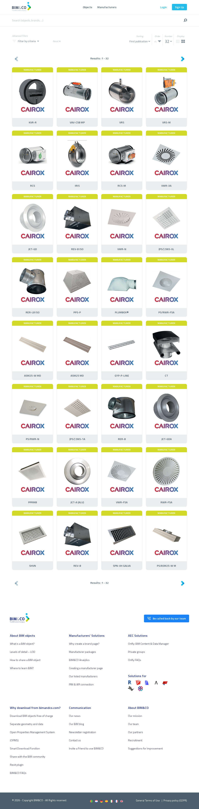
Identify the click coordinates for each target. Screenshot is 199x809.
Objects (87, 7)
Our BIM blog (76, 724)
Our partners (135, 732)
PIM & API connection (81, 684)
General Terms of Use (148, 800)
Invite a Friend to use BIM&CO (86, 748)
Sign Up (179, 7)
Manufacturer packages (82, 652)
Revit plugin (17, 765)
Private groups (136, 652)
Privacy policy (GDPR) (175, 800)
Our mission (135, 716)
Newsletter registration (82, 732)
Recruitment (135, 740)
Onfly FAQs (134, 660)
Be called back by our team (169, 618)
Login (163, 7)
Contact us (75, 740)
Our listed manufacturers (83, 676)
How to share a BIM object (25, 660)
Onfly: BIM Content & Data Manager (148, 644)
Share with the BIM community (27, 756)
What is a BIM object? (22, 644)
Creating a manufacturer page (86, 668)
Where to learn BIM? (22, 668)
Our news (74, 716)
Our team (133, 724)
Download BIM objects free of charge (31, 716)
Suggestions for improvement (145, 748)
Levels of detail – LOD (22, 652)
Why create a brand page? (84, 644)
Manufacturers (106, 7)
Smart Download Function (25, 748)
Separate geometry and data (26, 724)
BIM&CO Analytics (79, 660)
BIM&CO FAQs (18, 773)
